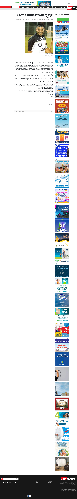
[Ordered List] (21, 111)
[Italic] (16, 111)
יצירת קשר (15, 484)
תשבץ (37, 482)
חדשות (60, 7)
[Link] (26, 111)
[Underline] (18, 111)
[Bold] (15, 111)
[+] (29, 111)
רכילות (27, 7)
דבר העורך (12, 484)
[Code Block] (25, 111)
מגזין (32, 7)
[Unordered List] (22, 111)
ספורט (55, 7)
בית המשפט (48, 7)
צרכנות (22, 7)
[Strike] (19, 111)
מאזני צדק (36, 480)
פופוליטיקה (50, 482)
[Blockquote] (24, 111)
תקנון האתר (8, 484)
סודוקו (37, 481)
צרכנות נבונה (50, 481)
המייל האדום (4, 484)
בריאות (42, 7)
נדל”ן (37, 7)
